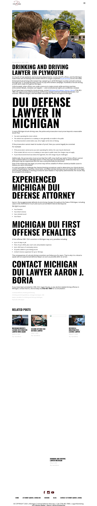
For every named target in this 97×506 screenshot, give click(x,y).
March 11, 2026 (73, 334)
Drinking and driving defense (21, 295)
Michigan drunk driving (26, 131)
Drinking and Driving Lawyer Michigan (58, 460)
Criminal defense (17, 292)
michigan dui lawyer (35, 295)
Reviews (46, 498)
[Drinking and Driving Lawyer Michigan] (58, 385)
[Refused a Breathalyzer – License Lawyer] (77, 320)
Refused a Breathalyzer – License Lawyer (74, 330)
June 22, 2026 (16, 334)
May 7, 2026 (35, 333)
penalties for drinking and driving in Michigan (29, 297)
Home (17, 498)
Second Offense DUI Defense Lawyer (38, 330)
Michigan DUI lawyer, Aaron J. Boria (61, 90)
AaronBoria (17, 62)
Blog (54, 498)
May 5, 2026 (53, 463)
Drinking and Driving (29, 292)
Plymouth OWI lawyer (18, 299)
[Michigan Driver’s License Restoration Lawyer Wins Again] (20, 320)
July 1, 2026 (25, 62)
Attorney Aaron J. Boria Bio (32, 498)
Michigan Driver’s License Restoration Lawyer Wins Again (19, 330)
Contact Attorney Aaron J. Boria (71, 498)
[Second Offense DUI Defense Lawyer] (39, 320)
